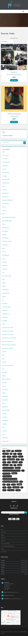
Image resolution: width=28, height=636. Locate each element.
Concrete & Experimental (7, 200)
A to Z (3, 152)
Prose (21, 481)
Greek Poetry (5, 245)
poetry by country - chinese (8, 331)
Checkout (3, 537)
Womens (18, 490)
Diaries (3, 214)
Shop (2, 529)
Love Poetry (4, 303)
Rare (3, 369)
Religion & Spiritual (6, 379)
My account (3, 532)
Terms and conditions (5, 543)
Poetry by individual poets (10, 481)
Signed (19, 484)
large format (4, 269)
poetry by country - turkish (7, 348)
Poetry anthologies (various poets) (10, 479)
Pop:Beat (4, 351)
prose (3, 358)
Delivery (2, 540)
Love (3, 300)
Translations (4, 417)
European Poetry (5, 227)
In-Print (3, 258)
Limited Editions (5, 289)
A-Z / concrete (5, 155)
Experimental (10, 459)
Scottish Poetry (5, 396)
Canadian (9, 456)
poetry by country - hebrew (8, 334)
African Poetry (5, 165)
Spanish (4, 487)
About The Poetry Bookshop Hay (7, 546)
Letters (3, 279)
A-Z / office (4, 158)
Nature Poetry (5, 317)
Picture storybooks (6, 473)
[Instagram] (17, 506)
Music (23, 470)
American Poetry (5, 172)
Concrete (15, 456)
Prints (3, 355)
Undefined (4, 424)
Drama (4, 459)
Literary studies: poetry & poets (8, 467)
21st (12, 451)
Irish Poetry (4, 262)
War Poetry (4, 431)
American (4, 169)
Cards (3, 186)
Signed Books (5, 406)
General (4, 234)
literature (4, 296)
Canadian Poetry (5, 183)
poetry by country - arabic (7, 327)
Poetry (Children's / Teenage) (7, 476)
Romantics (4, 382)
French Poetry (5, 231)
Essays (3, 224)
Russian (3, 386)
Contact (2, 549)
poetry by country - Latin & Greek (9, 338)
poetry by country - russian (7, 341)
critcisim (4, 207)
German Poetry (5, 238)
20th (8, 451)
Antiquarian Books (6, 179)
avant (4, 456)
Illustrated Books (5, 255)
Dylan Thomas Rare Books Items (8, 217)
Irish (11, 465)
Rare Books (4, 372)
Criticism (4, 210)
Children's (4, 189)
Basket (2, 535)
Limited (19, 465)
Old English (4, 320)
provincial (4, 362)
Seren (3, 403)
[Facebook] (10, 506)
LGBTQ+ (4, 286)
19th (4, 451)
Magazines (4, 310)
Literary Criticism (5, 293)
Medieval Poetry (5, 313)
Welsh (3, 434)
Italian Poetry (5, 265)
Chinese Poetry (5, 193)
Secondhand (5, 400)
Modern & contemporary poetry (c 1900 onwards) (11, 470)
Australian (19, 453)
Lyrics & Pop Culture (6, 307)
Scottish (3, 393)
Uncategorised (5, 420)
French (17, 459)
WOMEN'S (11, 490)
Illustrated (14, 462)
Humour (4, 251)
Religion (4, 375)
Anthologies (4, 176)
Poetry (3, 324)
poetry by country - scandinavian (9, 344)
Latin (3, 272)
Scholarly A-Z (5, 389)
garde (22, 459)
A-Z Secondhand (5, 162)
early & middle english (7, 220)
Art (11, 453)
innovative (5, 465)
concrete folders (5, 203)
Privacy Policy (4, 551)
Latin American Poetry (6, 276)
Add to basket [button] (14, 80)
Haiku (3, 248)
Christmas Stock (5, 196)
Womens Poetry (5, 441)
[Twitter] (13, 506)
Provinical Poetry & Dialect (7, 365)
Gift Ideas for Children (7, 241)
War (3, 427)
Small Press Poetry (6, 410)
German (4, 462)
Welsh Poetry (5, 437)
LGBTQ (3, 282)
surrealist (9, 487)
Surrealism (4, 413)
